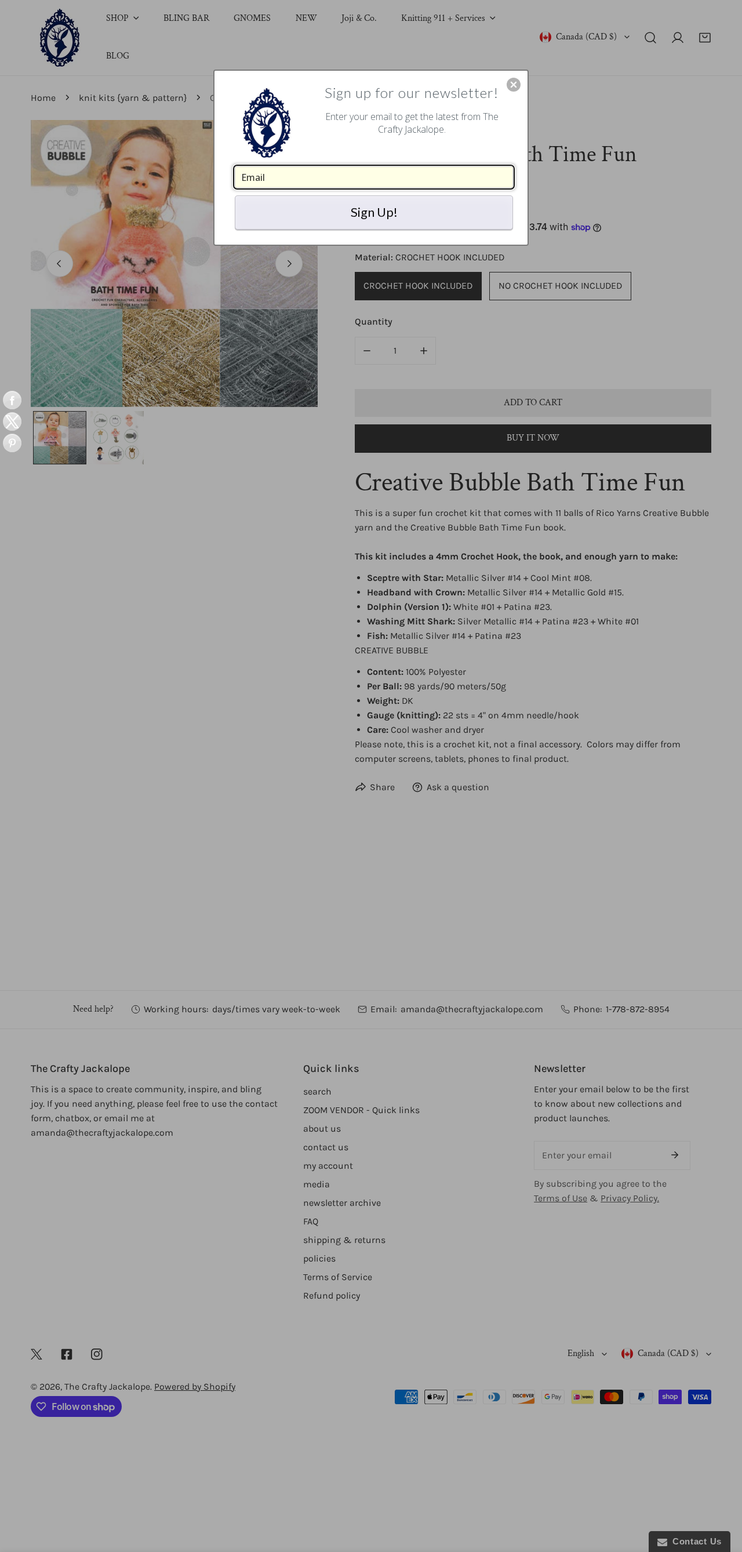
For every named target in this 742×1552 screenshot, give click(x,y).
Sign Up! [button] (374, 212)
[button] (514, 85)
